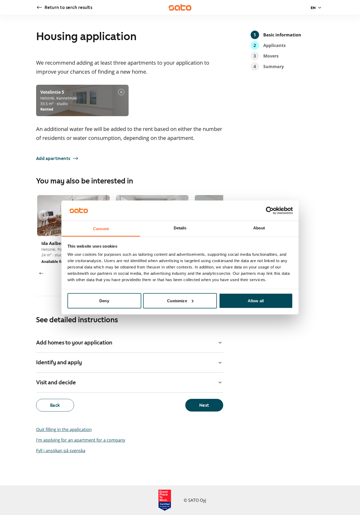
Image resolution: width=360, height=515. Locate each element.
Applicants (270, 45)
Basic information (277, 35)
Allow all (256, 300)
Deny (104, 300)
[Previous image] (43, 215)
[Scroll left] (41, 273)
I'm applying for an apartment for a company (80, 440)
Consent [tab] (101, 228)
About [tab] (259, 228)
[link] (64, 7)
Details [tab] (180, 228)
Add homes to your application (74, 342)
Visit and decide (56, 382)
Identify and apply (59, 362)
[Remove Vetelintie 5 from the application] (121, 92)
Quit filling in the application (64, 429)
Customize (177, 300)
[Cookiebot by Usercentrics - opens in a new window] (270, 210)
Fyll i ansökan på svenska (60, 450)
